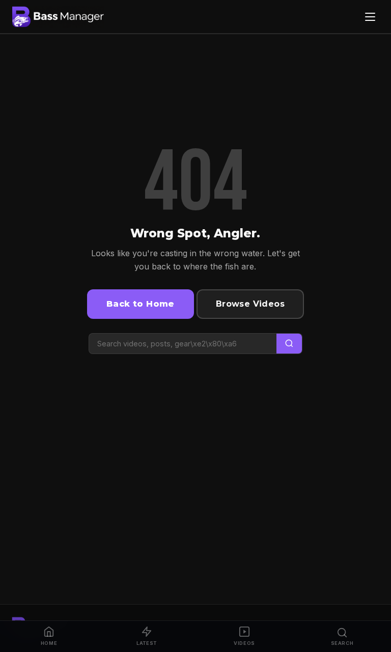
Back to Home (140, 304)
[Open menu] (370, 17)
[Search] (289, 344)
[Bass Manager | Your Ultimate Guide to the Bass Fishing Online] (58, 17)
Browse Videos (250, 304)
